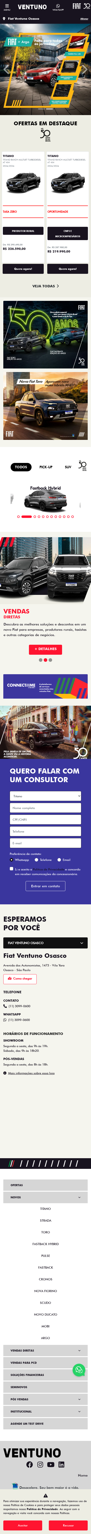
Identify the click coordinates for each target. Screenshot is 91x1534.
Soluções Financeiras (27, 1375)
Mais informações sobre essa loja (31, 1061)
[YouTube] (51, 1465)
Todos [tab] (21, 467)
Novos (16, 1197)
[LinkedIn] (61, 1465)
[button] (7, 69)
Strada (45, 1220)
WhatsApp (58, 9)
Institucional (21, 1411)
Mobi (45, 1326)
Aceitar (23, 1525)
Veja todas (43, 286)
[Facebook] (29, 1465)
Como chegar (22, 967)
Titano (45, 1209)
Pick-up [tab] (46, 467)
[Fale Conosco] (79, 1371)
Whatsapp (22, 848)
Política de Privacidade (48, 858)
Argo (45, 1338)
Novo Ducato (45, 1314)
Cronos (45, 1279)
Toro (45, 1232)
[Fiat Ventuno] (32, 7)
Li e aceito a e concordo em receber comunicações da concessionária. (47, 860)
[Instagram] (40, 1465)
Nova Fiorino (45, 1291)
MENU (7, 9)
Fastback (45, 1267)
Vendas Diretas (22, 1350)
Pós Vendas (19, 1399)
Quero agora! (23, 268)
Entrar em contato (45, 874)
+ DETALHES (45, 637)
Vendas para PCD (24, 1362)
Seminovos (19, 1387)
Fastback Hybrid (45, 1244)
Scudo (45, 1303)
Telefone (46, 848)
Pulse (45, 1256)
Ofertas (17, 1185)
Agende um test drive (27, 1423)
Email (66, 848)
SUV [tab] (68, 467)
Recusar (68, 1525)
